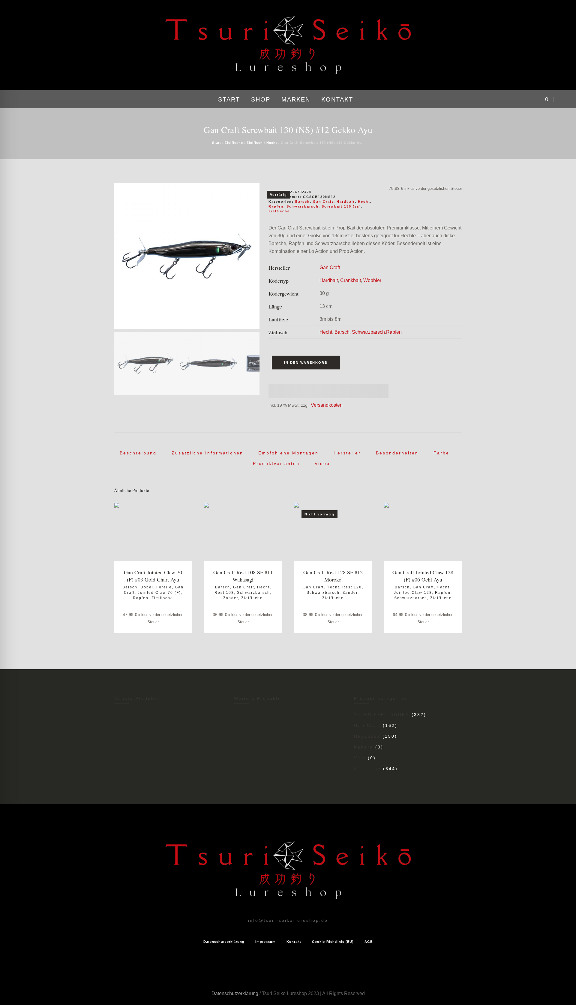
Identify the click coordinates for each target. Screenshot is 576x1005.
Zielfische (234, 142)
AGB (368, 941)
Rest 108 (224, 593)
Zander (230, 598)
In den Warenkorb (306, 362)
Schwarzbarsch (302, 206)
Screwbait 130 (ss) (341, 206)
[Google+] (32, 99)
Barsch (302, 201)
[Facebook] (24, 99)
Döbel (146, 587)
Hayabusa (367, 736)
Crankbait (350, 280)
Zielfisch (255, 142)
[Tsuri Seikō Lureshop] (288, 870)
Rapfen (276, 206)
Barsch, (342, 332)
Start (216, 142)
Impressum (265, 941)
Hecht (271, 142)
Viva (360, 757)
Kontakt (293, 941)
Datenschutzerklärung (223, 941)
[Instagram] (15, 99)
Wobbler (372, 280)
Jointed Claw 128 (413, 593)
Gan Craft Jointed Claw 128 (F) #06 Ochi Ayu (422, 576)
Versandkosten (327, 405)
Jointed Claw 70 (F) (159, 593)
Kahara (363, 747)
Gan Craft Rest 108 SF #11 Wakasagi (243, 576)
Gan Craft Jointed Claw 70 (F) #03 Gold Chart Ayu (153, 576)
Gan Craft (323, 201)
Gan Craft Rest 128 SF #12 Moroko (333, 576)
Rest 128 (352, 587)
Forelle (164, 587)
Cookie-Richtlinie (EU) (333, 941)
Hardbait (346, 201)
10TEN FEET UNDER (382, 714)
